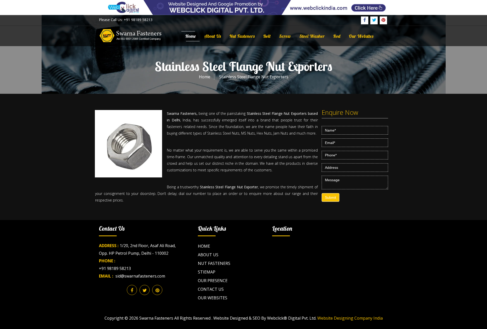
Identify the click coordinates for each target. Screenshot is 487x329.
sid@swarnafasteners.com (140, 276)
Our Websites (361, 36)
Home (190, 36)
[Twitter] (374, 20)
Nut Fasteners (242, 36)
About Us (212, 36)
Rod (336, 36)
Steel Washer (312, 36)
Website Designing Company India (350, 318)
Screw (285, 36)
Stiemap (206, 272)
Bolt (267, 36)
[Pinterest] (383, 20)
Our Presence (213, 280)
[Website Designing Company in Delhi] (243, 7)
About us (208, 255)
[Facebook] (364, 20)
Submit (330, 197)
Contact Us (211, 289)
